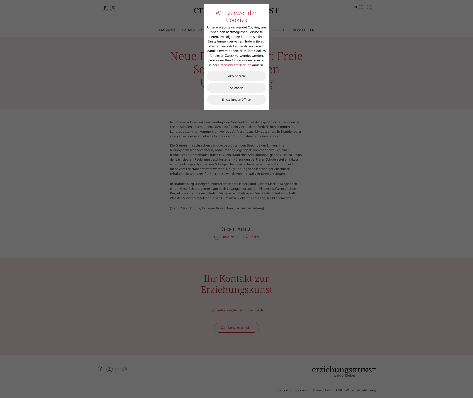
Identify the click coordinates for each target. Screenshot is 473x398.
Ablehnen (236, 88)
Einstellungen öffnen (236, 100)
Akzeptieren (236, 76)
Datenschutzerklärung (234, 65)
